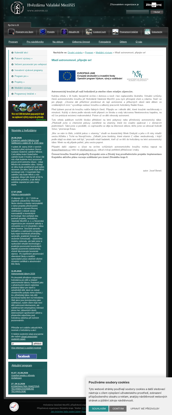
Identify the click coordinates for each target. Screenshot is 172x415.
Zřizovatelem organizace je (124, 4)
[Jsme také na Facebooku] (26, 358)
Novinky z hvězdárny (24, 130)
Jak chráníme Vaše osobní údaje (65, 411)
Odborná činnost (81, 41)
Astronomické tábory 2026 (23, 274)
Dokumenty (157, 32)
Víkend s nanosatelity (21, 194)
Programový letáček (129, 32)
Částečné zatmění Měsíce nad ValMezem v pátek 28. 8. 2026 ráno (27, 141)
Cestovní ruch (99, 32)
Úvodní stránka (75, 52)
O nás (139, 41)
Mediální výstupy (104, 52)
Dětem (123, 41)
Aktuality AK (74, 32)
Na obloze (58, 41)
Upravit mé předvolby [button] (145, 408)
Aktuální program (22, 365)
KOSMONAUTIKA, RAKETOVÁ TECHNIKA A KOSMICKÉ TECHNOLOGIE (25, 389)
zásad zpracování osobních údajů (24, 337)
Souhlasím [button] (99, 408)
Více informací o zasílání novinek (26, 348)
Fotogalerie (105, 41)
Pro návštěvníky (35, 41)
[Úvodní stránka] (17, 8)
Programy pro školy (24, 32)
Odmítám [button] (118, 408)
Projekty (51, 32)
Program (13, 41)
